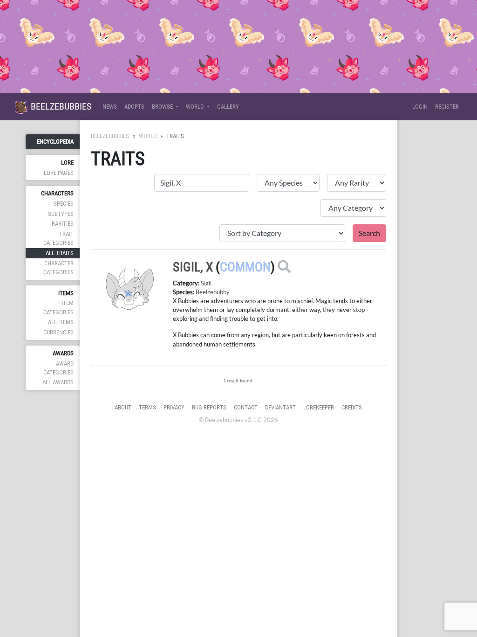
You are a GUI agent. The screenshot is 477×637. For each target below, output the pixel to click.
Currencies (58, 332)
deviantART (280, 407)
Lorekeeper (318, 407)
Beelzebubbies (59, 106)
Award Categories (58, 368)
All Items (61, 321)
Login (420, 106)
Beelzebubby (213, 292)
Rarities (63, 223)
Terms (147, 407)
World (148, 135)
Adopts (134, 106)
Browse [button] (163, 106)
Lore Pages (59, 172)
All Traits (60, 252)
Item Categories (58, 307)
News (109, 106)
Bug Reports (209, 407)
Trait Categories (58, 238)
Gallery (228, 106)
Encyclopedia (55, 141)
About (123, 407)
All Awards (58, 382)
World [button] (195, 106)
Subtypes (61, 213)
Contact (246, 407)
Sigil (206, 283)
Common (245, 267)
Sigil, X (193, 267)
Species (64, 203)
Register (447, 106)
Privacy (174, 407)
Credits (351, 407)
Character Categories (58, 268)
